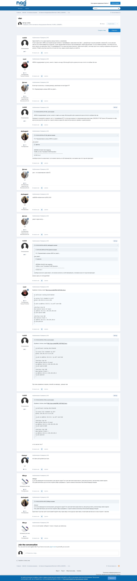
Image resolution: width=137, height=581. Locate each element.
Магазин (20, 8)
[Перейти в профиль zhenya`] (24, 461)
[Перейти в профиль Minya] (24, 481)
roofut (28, 23)
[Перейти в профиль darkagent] (24, 136)
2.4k (25, 469)
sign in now (53, 546)
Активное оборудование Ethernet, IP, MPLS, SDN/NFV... (47, 24)
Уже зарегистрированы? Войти (99, 3)
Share (103, 23)
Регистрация (115, 3)
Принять (111, 578)
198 (25, 489)
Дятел (24, 82)
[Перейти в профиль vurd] (24, 64)
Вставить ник (35, 52)
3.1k (25, 73)
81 (25, 51)
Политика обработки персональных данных (108, 574)
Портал (27, 8)
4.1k (25, 145)
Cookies (79, 571)
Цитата (46, 52)
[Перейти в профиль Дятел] (24, 88)
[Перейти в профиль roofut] (20, 23)
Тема (62, 571)
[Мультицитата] (42, 53)
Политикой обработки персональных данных (75, 579)
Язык (57, 571)
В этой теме (112, 8)
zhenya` (24, 455)
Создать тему (102, 30)
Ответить (114, 30)
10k (25, 96)
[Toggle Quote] (34, 111)
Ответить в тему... (32, 553)
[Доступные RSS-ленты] (118, 566)
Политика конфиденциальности (111, 572)
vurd (24, 59)
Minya (24, 475)
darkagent (24, 131)
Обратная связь (70, 571)
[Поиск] (118, 8)
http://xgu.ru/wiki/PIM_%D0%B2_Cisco (56, 290)
